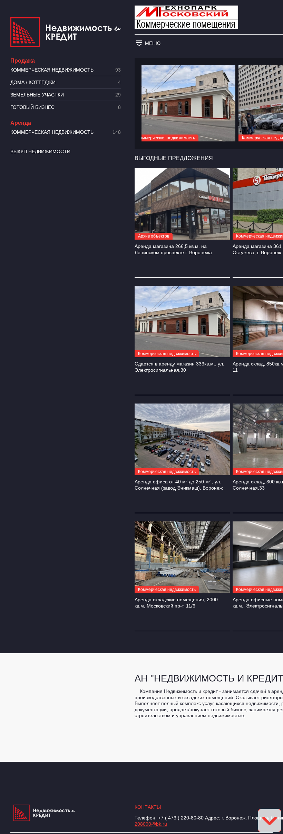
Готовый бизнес (65, 107)
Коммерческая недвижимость (65, 70)
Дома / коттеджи (65, 82)
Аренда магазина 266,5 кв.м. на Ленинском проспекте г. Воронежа (173, 249)
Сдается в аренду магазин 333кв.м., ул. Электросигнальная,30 (179, 367)
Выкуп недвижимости (40, 151)
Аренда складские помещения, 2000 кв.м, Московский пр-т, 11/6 (176, 603)
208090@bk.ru (151, 824)
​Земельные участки (65, 95)
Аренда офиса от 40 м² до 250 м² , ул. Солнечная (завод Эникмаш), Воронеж (179, 485)
